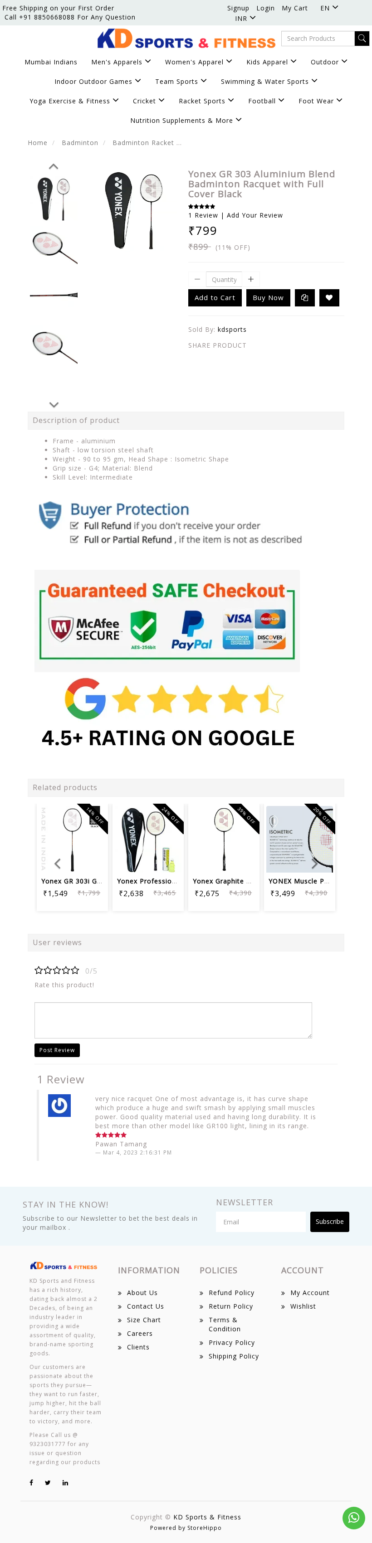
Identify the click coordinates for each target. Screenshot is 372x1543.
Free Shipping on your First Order (58, 8)
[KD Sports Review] (170, 621)
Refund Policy (232, 1292)
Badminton (80, 142)
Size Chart (144, 1319)
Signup (238, 8)
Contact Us (145, 1306)
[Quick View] (148, 859)
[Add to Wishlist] (329, 297)
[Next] (54, 403)
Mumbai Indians (51, 62)
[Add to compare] (94, 834)
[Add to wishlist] (72, 834)
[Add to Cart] (50, 834)
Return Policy (231, 1306)
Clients (138, 1347)
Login (265, 8)
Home (38, 142)
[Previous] (53, 164)
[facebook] (31, 1482)
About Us (142, 1292)
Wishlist (303, 1306)
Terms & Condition (225, 1324)
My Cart (295, 8)
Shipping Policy (234, 1356)
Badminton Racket (143, 142)
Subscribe (330, 1221)
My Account (310, 1292)
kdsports (232, 329)
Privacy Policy (232, 1342)
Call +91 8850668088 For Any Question (70, 17)
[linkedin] (66, 1482)
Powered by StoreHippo (186, 1528)
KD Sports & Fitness (207, 1517)
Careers (140, 1333)
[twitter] (48, 1482)
